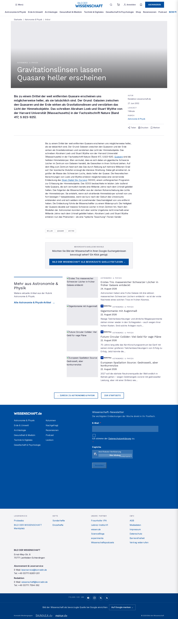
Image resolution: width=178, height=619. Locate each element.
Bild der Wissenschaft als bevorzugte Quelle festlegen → (89, 262)
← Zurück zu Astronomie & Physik (76, 395)
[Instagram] (94, 598)
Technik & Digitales (94, 12)
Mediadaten (135, 525)
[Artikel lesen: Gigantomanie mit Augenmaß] (115, 316)
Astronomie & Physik (15, 12)
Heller (50, 231)
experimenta (97, 538)
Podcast (162, 12)
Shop (138, 12)
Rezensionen (149, 12)
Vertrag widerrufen (139, 542)
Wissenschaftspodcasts (102, 542)
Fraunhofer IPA (99, 520)
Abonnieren (154, 5)
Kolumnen (51, 420)
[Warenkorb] (118, 5)
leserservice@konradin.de (34, 570)
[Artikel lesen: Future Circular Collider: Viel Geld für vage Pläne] (115, 341)
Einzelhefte (58, 525)
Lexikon (49, 440)
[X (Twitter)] (100, 598)
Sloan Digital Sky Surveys (74, 180)
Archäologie (51, 12)
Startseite (18, 19)
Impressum (135, 529)
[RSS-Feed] (107, 598)
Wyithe (71, 231)
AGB (132, 520)
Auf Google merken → (122, 607)
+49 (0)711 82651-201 (29, 573)
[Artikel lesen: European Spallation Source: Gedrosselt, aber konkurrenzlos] (115, 369)
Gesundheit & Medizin (71, 12)
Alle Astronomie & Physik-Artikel (32, 302)
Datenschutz (136, 533)
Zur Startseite (112, 395)
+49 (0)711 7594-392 (28, 585)
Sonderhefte (59, 520)
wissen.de (96, 529)
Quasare (118, 156)
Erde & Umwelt (35, 12)
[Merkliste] (141, 5)
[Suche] (111, 5)
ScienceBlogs (97, 533)
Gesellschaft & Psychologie (120, 12)
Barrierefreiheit (137, 538)
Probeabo (19, 520)
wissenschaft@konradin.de (34, 582)
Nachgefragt (52, 425)
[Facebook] (88, 598)
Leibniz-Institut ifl (99, 525)
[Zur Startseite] (89, 4)
